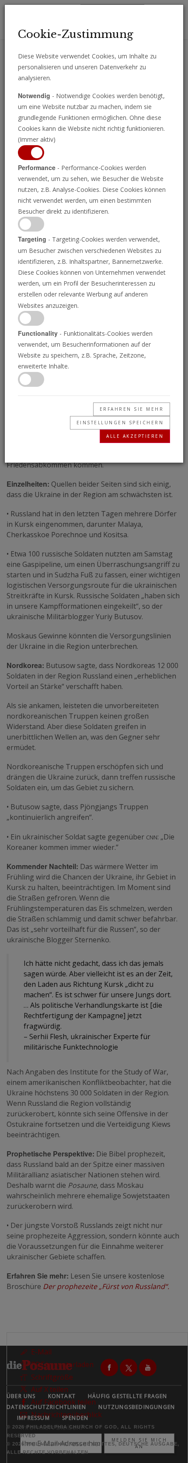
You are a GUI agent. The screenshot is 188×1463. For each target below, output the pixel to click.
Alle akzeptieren (135, 436)
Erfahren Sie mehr (132, 409)
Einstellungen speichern (120, 422)
